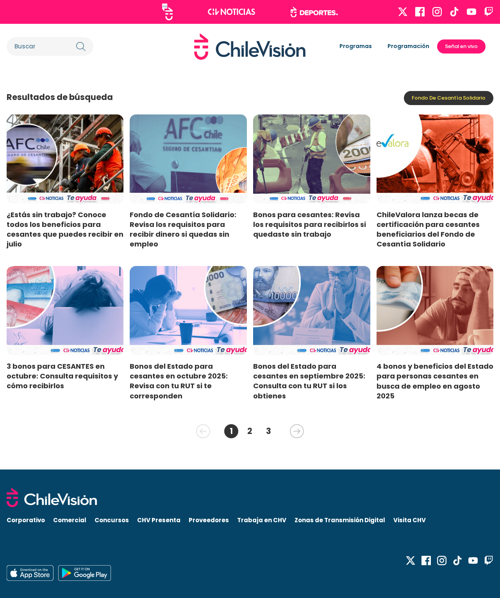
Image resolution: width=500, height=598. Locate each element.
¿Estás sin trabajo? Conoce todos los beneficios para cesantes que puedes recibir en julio (65, 229)
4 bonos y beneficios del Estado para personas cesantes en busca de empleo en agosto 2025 (435, 380)
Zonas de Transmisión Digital (340, 520)
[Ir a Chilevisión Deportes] (314, 12)
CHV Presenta (158, 520)
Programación (408, 46)
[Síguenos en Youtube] (471, 11)
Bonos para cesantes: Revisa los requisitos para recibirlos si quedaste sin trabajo (309, 224)
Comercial (69, 520)
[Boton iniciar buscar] (81, 46)
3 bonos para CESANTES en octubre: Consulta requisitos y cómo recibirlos (62, 376)
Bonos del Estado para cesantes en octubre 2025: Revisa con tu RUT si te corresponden (179, 380)
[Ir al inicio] (249, 46)
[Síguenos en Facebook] (420, 11)
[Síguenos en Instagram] (437, 11)
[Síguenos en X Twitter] (402, 11)
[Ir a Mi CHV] (167, 12)
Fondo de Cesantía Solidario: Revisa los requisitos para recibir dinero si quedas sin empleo (183, 229)
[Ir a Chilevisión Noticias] (231, 12)
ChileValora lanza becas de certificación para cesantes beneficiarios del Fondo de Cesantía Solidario (428, 229)
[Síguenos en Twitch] (488, 11)
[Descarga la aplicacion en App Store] (84, 573)
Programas (355, 46)
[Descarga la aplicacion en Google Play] (30, 573)
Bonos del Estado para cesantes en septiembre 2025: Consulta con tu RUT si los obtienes (309, 380)
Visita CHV (409, 520)
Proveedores (209, 520)
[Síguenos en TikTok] (454, 11)
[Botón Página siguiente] (297, 431)
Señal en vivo (461, 46)
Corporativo (26, 520)
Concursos (112, 520)
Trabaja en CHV (261, 520)
